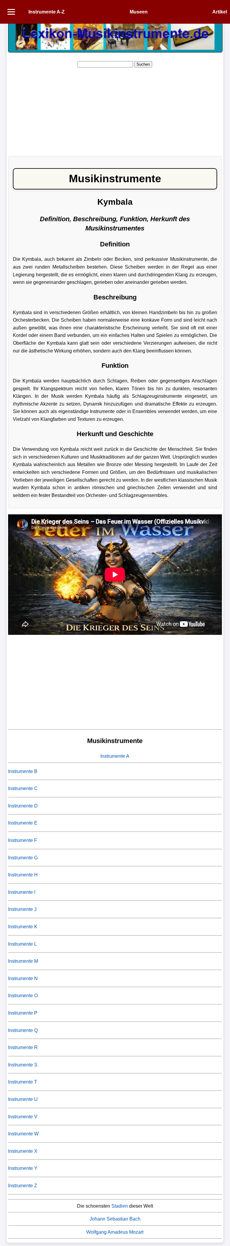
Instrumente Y (22, 1168)
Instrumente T (22, 1081)
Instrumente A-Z (46, 11)
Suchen (143, 64)
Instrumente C (23, 788)
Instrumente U (23, 1099)
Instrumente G (23, 857)
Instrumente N (23, 978)
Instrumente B (22, 771)
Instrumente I (21, 892)
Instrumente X (22, 1151)
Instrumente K (22, 926)
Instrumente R (23, 1047)
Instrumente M (23, 961)
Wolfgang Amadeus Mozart (114, 1232)
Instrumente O (23, 995)
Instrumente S (22, 1064)
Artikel (219, 11)
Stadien (119, 1206)
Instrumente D (23, 805)
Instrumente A (114, 756)
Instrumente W (23, 1133)
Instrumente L (22, 944)
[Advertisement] (115, 110)
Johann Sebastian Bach (115, 1218)
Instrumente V (22, 1116)
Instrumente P (22, 1013)
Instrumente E (22, 822)
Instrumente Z (22, 1185)
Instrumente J (22, 909)
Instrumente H (23, 874)
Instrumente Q (23, 1030)
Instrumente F (22, 840)
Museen (139, 11)
